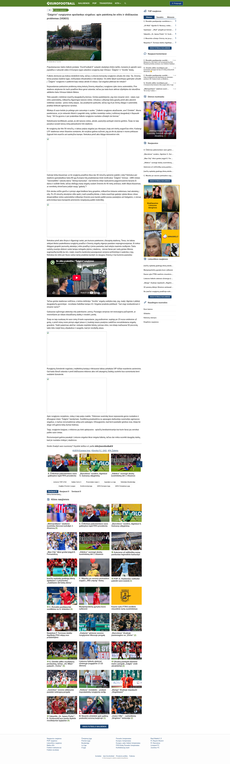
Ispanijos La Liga (110, 482)
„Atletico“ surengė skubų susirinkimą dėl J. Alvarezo (163, 163)
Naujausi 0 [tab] (64, 491)
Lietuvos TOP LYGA (60, 482)
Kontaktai (98, 756)
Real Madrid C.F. (156, 738)
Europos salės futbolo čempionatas (128, 743)
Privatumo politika (122, 756)
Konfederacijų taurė (122, 748)
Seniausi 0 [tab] (76, 491)
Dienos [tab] (149, 17)
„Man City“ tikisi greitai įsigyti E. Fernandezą (160, 158)
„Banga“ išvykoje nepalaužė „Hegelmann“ (159, 283)
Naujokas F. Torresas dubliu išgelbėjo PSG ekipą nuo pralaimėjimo (169, 43)
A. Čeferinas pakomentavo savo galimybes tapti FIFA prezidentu (167, 150)
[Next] (139, 464)
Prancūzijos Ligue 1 (92, 482)
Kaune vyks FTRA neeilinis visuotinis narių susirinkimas (165, 274)
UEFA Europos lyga (103, 486)
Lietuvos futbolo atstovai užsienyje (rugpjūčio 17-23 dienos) (166, 278)
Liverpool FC (155, 745)
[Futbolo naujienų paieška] (125, 3)
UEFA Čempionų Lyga (122, 486)
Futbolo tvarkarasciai (54, 748)
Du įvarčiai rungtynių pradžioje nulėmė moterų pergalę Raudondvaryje (170, 291)
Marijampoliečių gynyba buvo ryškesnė (158, 270)
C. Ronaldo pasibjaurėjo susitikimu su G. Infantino (162, 21)
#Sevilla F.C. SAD (99, 451)
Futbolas (132, 756)
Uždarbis (147, 313)
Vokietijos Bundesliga (128, 482)
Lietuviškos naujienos (54, 743)
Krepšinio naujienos (151, 322)
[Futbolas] (49, 10)
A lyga (83, 748)
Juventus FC (155, 748)
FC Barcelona (155, 743)
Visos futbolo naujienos (94, 726)
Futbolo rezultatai (53, 750)
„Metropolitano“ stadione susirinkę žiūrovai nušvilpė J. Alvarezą (168, 89)
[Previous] (49, 464)
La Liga (83, 745)
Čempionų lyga (86, 738)
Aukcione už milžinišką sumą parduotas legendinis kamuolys (166, 167)
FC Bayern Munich (157, 741)
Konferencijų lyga (86, 486)
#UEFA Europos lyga (81, 451)
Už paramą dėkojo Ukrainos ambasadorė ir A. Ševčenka (164, 287)
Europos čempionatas (123, 741)
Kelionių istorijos (150, 318)
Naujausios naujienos (54, 738)
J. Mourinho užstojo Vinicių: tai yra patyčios (160, 38)
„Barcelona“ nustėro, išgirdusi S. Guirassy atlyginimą (164, 154)
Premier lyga (85, 741)
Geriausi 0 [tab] (52, 491)
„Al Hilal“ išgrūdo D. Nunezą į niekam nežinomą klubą (164, 25)
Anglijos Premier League (67, 486)
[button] (118, 3)
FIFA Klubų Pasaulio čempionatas (127, 745)
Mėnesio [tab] (170, 17)
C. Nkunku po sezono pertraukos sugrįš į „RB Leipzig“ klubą (166, 176)
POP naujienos (52, 741)
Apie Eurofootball (108, 756)
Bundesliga (85, 743)
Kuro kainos (148, 309)
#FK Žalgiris (113, 451)
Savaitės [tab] (160, 17)
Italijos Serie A (76, 482)
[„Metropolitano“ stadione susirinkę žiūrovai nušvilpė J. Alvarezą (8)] (160, 120)
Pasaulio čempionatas (123, 738)
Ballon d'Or (50, 745)
